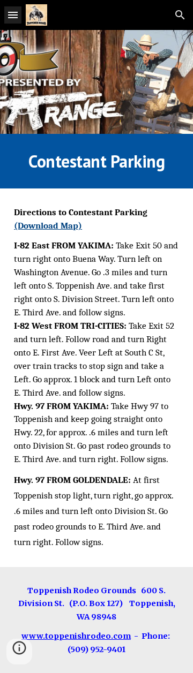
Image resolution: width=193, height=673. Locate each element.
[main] (96, 161)
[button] (13, 14)
